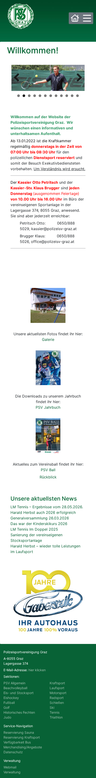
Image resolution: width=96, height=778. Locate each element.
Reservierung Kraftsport (21, 737)
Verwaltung (12, 772)
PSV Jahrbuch (48, 407)
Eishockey (11, 698)
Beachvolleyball (15, 688)
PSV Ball (48, 469)
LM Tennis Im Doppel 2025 (34, 529)
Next (77, 78)
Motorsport (58, 693)
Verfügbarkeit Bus (17, 742)
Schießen (57, 703)
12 (77, 95)
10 (66, 95)
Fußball (9, 703)
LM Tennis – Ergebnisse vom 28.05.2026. (46, 507)
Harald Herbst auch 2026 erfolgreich (43, 512)
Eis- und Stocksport (18, 693)
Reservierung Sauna (18, 732)
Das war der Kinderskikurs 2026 (38, 523)
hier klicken (37, 670)
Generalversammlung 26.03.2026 (39, 518)
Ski (52, 707)
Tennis (54, 712)
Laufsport (57, 688)
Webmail (9, 767)
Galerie (48, 339)
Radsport (57, 698)
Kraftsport (57, 683)
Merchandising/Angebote (22, 747)
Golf (6, 707)
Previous (18, 78)
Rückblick (48, 477)
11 (72, 95)
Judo (7, 717)
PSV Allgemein (14, 683)
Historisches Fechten (19, 712)
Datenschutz (13, 752)
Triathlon (56, 717)
